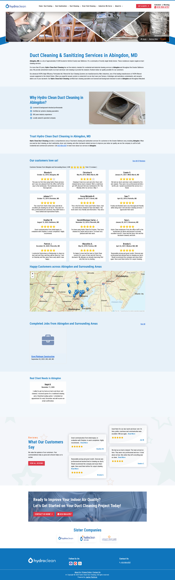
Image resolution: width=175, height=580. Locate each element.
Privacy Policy (87, 572)
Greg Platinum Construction (42, 356)
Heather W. (100, 449)
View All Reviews (36, 463)
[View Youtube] (75, 563)
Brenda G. (100, 475)
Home (41, 6)
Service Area (153, 39)
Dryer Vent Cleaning (89, 6)
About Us (118, 6)
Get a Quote (142, 6)
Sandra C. (141, 464)
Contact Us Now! (42, 514)
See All (143, 324)
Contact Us (96, 572)
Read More (84, 443)
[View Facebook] (71, 563)
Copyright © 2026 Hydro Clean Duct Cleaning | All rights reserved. (88, 575)
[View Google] (80, 563)
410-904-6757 (163, 7)
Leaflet (113, 310)
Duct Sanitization (61, 6)
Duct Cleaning (74, 6)
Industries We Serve (105, 6)
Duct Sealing (48, 6)
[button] (68, 285)
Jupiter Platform (91, 577)
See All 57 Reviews (139, 161)
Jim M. (142, 440)
